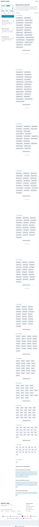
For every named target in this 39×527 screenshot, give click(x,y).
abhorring (24, 309)
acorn (17, 410)
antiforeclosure (19, 47)
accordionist (35, 188)
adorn (34, 410)
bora (21, 427)
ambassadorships (20, 37)
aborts (22, 388)
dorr (36, 434)
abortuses (30, 316)
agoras (31, 395)
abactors (18, 336)
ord (17, 452)
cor (20, 447)
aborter (33, 363)
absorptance (19, 230)
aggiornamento (19, 148)
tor (35, 452)
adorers (18, 370)
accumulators (19, 190)
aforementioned (27, 89)
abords (31, 385)
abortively (18, 272)
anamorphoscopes (20, 39)
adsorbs (18, 373)
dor (23, 447)
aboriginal (32, 267)
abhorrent (30, 306)
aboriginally (26, 175)
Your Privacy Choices (20, 526)
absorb (27, 388)
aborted (23, 363)
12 (16, 495)
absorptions (26, 230)
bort (24, 430)
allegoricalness (19, 30)
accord (31, 388)
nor (23, 449)
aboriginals (26, 222)
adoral (31, 390)
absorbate (30, 319)
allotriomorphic (19, 35)
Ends (7, 10)
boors (30, 417)
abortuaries (31, 225)
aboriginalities (19, 17)
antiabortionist (19, 44)
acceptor (18, 348)
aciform (33, 365)
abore (26, 407)
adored (17, 392)
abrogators (24, 272)
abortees (18, 343)
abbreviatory (26, 173)
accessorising (19, 131)
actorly (22, 368)
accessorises (19, 185)
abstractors (32, 230)
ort (32, 452)
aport (17, 415)
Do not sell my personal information (6, 509)
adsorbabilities (19, 25)
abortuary (24, 316)
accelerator (18, 232)
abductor (24, 336)
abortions (18, 316)
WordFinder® (6, 516)
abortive (18, 346)
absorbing (30, 321)
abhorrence (31, 262)
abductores (25, 262)
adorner (33, 370)
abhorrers (18, 309)
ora (29, 449)
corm (21, 432)
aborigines (18, 269)
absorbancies (33, 178)
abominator (25, 267)
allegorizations (19, 32)
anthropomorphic (29, 42)
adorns (31, 392)
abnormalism (19, 220)
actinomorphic (27, 136)
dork (25, 434)
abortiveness (26, 178)
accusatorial (26, 190)
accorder (35, 348)
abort (34, 407)
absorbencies (19, 180)
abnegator (30, 309)
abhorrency (18, 264)
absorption (18, 281)
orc (35, 449)
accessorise (25, 234)
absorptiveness (19, 79)
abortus (18, 365)
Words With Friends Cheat (30, 506)
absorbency (25, 279)
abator (17, 385)
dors (17, 437)
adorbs (35, 390)
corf (35, 430)
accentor (35, 346)
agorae (26, 395)
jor (32, 447)
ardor (25, 415)
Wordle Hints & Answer (29, 509)
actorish (18, 351)
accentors (18, 323)
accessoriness (34, 128)
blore (21, 417)
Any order (12, 5)
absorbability (26, 128)
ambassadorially (28, 35)
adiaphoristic (35, 136)
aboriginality (34, 126)
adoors (26, 390)
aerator (28, 373)
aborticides (18, 225)
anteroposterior (19, 42)
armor (29, 415)
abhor (17, 407)
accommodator (19, 188)
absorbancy (18, 277)
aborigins (30, 314)
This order (8, 5)
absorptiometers (28, 20)
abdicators (18, 262)
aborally (34, 338)
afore (17, 412)
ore (20, 452)
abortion (34, 343)
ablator (32, 360)
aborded (18, 363)
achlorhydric (19, 192)
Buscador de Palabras (28, 518)
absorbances (25, 227)
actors (22, 390)
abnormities (33, 220)
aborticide (25, 269)
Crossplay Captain (12, 518)
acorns (17, 390)
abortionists (19, 178)
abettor (27, 360)
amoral (26, 397)
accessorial (25, 232)
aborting (29, 343)
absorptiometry (28, 77)
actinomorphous (28, 81)
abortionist (25, 225)
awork (34, 415)
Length (11, 10)
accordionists (28, 133)
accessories (31, 232)
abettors (29, 336)
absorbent (18, 321)
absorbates (32, 277)
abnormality (26, 220)
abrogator (18, 319)
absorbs (23, 365)
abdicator (18, 306)
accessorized (26, 185)
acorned (18, 368)
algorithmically (28, 27)
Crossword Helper (26, 516)
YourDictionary (19, 518)
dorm (28, 434)
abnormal (29, 338)
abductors (24, 306)
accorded (29, 348)
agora (21, 412)
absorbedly (18, 279)
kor (35, 447)
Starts (3, 10)
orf (23, 452)
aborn (30, 407)
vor (17, 454)
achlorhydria (33, 190)
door (35, 432)
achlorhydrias (19, 136)
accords (28, 365)
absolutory (31, 272)
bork (32, 427)
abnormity (25, 311)
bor (17, 447)
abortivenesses (19, 74)
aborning (35, 341)
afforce (17, 375)
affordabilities (27, 25)
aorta (34, 412)
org (26, 452)
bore (28, 427)
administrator (19, 138)
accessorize (18, 237)
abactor (18, 360)
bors (21, 430)
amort (29, 412)
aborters (24, 343)
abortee (28, 363)
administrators (19, 84)
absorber (29, 346)
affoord (32, 373)
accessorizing (27, 131)
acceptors (24, 323)
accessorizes (33, 185)
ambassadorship (28, 99)
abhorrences (26, 217)
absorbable (24, 274)
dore (21, 434)
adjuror (32, 368)
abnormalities (19, 126)
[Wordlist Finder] (5, 503)
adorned (28, 370)
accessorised (33, 183)
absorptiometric (19, 22)
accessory (30, 323)
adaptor (28, 368)
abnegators (31, 264)
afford (22, 395)
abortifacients (27, 72)
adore (30, 410)
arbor (21, 415)
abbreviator (18, 217)
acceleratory (26, 183)
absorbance (31, 274)
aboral (26, 385)
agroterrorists (28, 94)
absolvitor (18, 274)
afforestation (34, 143)
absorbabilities (27, 17)
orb (32, 449)
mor (20, 449)
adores (27, 392)
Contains (3, 5)
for (26, 447)
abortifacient (19, 128)
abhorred (35, 336)
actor (21, 410)
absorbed (23, 346)
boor (17, 427)
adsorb (17, 395)
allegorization (27, 96)
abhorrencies (33, 173)
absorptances (27, 180)
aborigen (24, 341)
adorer (22, 392)
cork (17, 432)
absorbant (24, 319)
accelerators (19, 183)
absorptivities (28, 79)
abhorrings (25, 264)
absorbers (24, 321)
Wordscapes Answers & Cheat (16, 516)
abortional (31, 269)
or (16, 462)
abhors (22, 385)
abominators (19, 222)
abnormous (31, 311)
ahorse (17, 397)
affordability (27, 143)
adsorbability (19, 141)
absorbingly (32, 227)
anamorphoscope (20, 101)
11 (36, 492)
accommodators (20, 133)
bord (25, 427)
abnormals (18, 311)
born (17, 430)
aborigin (29, 341)
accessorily (18, 234)
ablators (23, 338)
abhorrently (32, 217)
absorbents (32, 279)
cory (32, 432)
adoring (23, 370)
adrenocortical (19, 86)
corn (25, 432)
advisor (23, 373)
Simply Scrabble (34, 516)
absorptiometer (19, 77)
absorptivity (34, 180)
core (32, 430)
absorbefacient (28, 74)
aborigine (24, 314)
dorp (32, 434)
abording (18, 341)
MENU (37, 1)
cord (28, 430)
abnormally (18, 267)
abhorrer (18, 338)
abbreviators (19, 173)
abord (21, 407)
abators (23, 360)
